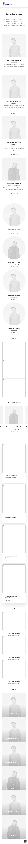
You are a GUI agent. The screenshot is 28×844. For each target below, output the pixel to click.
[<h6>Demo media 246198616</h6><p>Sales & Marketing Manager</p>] (13, 621)
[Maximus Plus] (7, 4)
